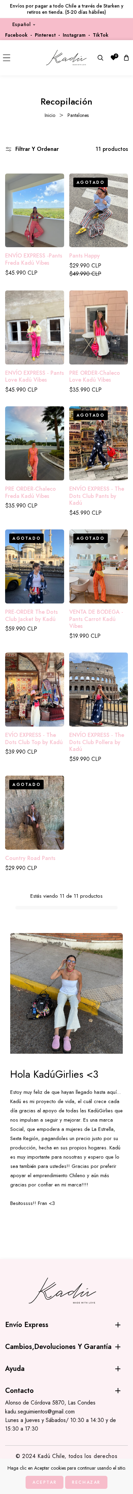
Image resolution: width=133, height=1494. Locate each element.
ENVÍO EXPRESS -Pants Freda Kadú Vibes (33, 259)
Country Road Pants (30, 858)
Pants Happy (84, 256)
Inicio (50, 115)
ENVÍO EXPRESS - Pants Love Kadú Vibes (34, 377)
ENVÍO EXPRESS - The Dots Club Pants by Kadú (96, 496)
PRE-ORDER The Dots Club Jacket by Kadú (31, 616)
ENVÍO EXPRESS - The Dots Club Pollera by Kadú (96, 742)
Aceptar (44, 1482)
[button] (7, 58)
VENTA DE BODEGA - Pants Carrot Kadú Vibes (96, 619)
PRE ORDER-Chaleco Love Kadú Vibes (94, 377)
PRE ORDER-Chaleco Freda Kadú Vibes (30, 493)
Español (21, 24)
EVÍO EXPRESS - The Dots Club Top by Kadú (34, 739)
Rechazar (86, 1482)
